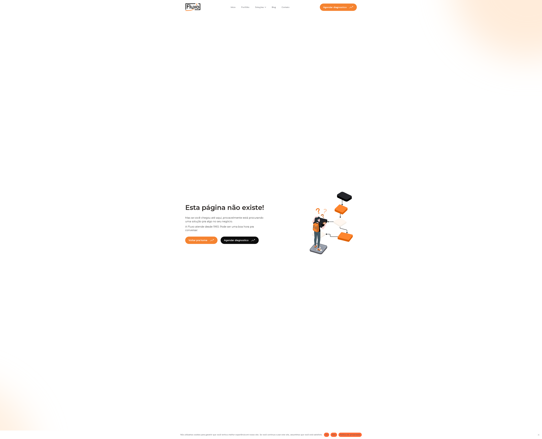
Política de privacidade (350, 434)
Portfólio (245, 7)
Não (334, 434)
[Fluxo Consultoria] (193, 7)
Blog (274, 7)
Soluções (259, 7)
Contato (285, 7)
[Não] (538, 434)
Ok (326, 434)
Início (233, 7)
